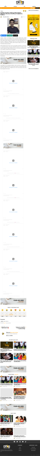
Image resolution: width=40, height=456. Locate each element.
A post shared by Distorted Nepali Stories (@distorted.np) (13, 142)
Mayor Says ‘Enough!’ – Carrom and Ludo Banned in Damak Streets (6, 361)
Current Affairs (2, 359)
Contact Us (20, 450)
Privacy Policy (33, 447)
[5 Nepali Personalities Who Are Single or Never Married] (6, 431)
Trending (34, 6)
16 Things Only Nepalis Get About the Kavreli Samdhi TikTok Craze (20, 350)
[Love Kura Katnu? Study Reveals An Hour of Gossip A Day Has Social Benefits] (20, 418)
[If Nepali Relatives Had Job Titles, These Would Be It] (20, 356)
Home (20, 447)
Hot (24, 6)
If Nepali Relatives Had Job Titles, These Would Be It (20, 361)
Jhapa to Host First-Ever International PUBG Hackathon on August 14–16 (6, 350)
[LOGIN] (33, 8)
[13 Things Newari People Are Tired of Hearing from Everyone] (20, 431)
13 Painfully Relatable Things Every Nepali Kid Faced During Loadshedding (6, 398)
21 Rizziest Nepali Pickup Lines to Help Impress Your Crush (6, 423)
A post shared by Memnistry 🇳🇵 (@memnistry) (13, 197)
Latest (5, 6)
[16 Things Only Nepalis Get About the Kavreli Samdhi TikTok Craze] (20, 345)
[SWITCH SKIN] (31, 8)
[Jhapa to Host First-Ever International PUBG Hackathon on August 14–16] (6, 345)
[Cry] (25, 11)
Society (18, 359)
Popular (15, 6)
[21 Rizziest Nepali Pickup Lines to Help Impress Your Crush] (6, 418)
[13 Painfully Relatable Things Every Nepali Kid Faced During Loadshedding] (6, 392)
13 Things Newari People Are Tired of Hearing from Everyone (20, 436)
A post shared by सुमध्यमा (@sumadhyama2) (13, 93)
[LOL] (23, 11)
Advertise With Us (33, 450)
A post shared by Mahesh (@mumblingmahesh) (13, 271)
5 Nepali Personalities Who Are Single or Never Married (6, 436)
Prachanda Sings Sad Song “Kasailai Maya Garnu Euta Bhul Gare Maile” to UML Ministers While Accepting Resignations (20, 397)
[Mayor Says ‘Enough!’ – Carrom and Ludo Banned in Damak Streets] (6, 356)
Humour (15, 348)
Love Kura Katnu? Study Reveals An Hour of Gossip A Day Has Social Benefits (20, 424)
